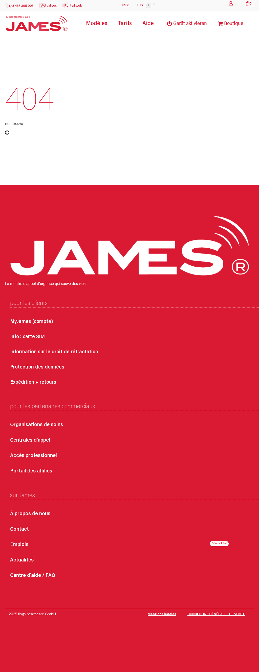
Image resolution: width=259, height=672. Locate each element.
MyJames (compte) (31, 321)
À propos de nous (30, 514)
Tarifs (125, 24)
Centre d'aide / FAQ (32, 575)
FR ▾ (140, 5)
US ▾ (125, 5)
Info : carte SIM (27, 336)
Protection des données (37, 367)
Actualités (22, 560)
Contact (19, 529)
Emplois (19, 545)
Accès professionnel (33, 456)
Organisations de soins (36, 425)
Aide (148, 24)
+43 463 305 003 (21, 6)
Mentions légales (162, 614)
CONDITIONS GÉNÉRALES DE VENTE (216, 614)
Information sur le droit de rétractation (54, 352)
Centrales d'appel (30, 440)
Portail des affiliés (31, 471)
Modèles (96, 24)
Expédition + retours (33, 382)
